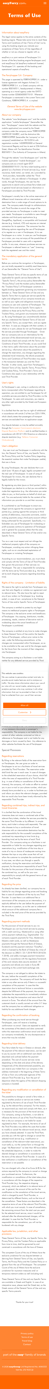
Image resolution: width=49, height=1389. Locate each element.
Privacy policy (27, 1333)
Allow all (24, 705)
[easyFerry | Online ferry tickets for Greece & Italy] (14, 3)
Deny (24, 720)
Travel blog (27, 1340)
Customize (23, 712)
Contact (27, 1344)
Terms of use (27, 1337)
